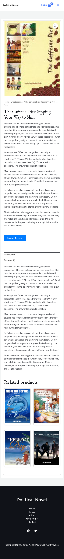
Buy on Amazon (15, 238)
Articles (32, 515)
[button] (55, 26)
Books (32, 512)
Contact (32, 522)
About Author (32, 518)
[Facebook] (28, 530)
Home (6, 102)
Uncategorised (17, 102)
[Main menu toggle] (58, 5)
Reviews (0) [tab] (9, 260)
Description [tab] (9, 254)
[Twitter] (35, 530)
